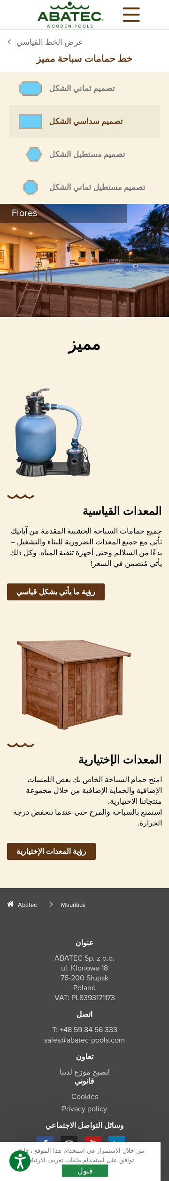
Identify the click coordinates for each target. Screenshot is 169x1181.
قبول (85, 1170)
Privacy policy (84, 1109)
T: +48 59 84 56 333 (84, 1030)
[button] (20, 1161)
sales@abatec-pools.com (84, 1040)
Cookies (84, 1096)
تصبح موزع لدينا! (85, 1072)
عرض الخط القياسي (49, 42)
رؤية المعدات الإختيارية (51, 851)
